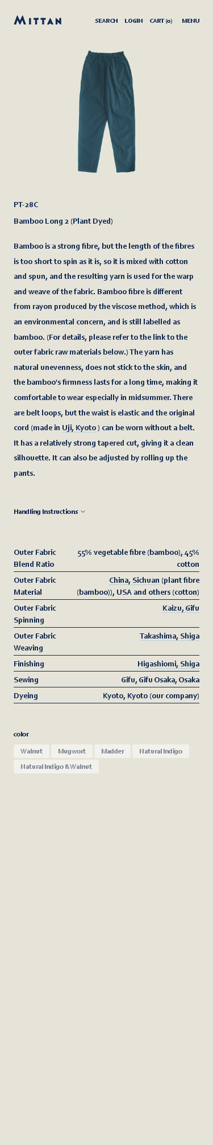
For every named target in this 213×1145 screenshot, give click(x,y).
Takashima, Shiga (169, 635)
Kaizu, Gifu (180, 607)
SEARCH (106, 20)
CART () (160, 20)
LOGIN (133, 20)
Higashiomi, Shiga (168, 663)
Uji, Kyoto (79, 427)
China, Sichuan (134, 579)
